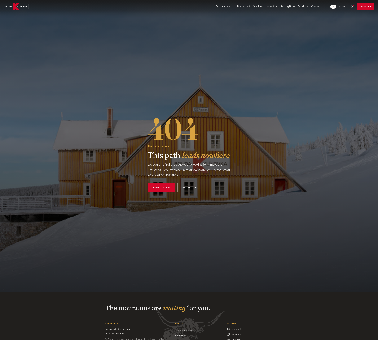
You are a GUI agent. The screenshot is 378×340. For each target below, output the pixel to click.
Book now (365, 6)
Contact (316, 6)
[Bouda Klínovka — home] (16, 6)
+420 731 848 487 (114, 333)
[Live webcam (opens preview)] (352, 6)
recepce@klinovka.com (118, 329)
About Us (272, 6)
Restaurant (243, 6)
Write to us (190, 187)
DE (339, 6)
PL (344, 6)
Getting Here (287, 6)
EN (333, 6)
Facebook (236, 329)
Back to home (161, 187)
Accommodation (225, 6)
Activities (303, 6)
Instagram (236, 334)
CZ (327, 6)
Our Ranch (258, 6)
